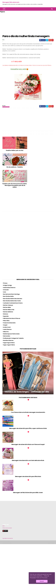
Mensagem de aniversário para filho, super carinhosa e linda (28, 428)
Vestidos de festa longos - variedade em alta (27, 391)
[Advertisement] (12, 234)
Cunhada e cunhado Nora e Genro (13, 303)
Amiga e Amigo (7, 285)
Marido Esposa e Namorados (11, 334)
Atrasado (6, 290)
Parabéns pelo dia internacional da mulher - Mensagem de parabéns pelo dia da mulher (14, 185)
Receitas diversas (8, 340)
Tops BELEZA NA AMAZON (7, 538)
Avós (4, 292)
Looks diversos (7, 329)
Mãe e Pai (5, 331)
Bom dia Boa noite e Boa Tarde (12, 301)
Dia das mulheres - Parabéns (15, 167)
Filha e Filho (6, 320)
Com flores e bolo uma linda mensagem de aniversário (28, 412)
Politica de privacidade (7, 528)
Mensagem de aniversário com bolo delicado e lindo (28, 460)
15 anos (5, 283)
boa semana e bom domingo (11, 294)
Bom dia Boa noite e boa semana (12, 298)
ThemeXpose (9, 543)
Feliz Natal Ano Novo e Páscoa (11, 318)
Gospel (5, 325)
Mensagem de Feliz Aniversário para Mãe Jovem (28, 492)
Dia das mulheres (6, 106)
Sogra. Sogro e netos (9, 345)
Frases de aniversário (9, 323)
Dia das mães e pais (8, 309)
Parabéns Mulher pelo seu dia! (14, 150)
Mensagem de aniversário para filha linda (28, 476)
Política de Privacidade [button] (41, 577)
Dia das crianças (8, 305)
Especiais (6, 316)
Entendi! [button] (42, 581)
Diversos (5, 314)
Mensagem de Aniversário (5, 540)
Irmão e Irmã (6, 327)
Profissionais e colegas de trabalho (13, 338)
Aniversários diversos (9, 287)
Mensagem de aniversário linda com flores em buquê (28, 444)
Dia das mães (7, 307)
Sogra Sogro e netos (9, 343)
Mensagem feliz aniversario (10, 2)
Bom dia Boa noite (8, 296)
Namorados (6, 336)
